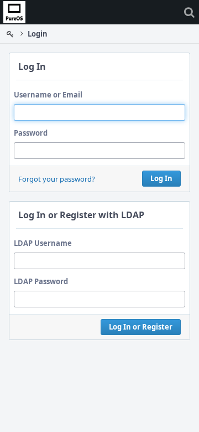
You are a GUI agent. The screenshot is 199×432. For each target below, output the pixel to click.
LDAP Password (41, 281)
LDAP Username (43, 243)
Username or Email (48, 95)
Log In (161, 178)
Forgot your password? (56, 179)
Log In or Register (140, 327)
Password (31, 133)
